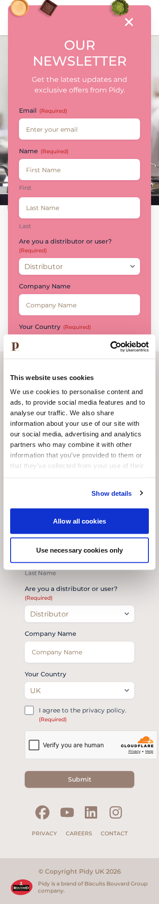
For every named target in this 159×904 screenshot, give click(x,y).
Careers (79, 833)
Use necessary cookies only (79, 549)
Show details (111, 493)
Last (25, 225)
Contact (114, 833)
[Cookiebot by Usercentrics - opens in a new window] (112, 346)
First (25, 187)
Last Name (40, 572)
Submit (79, 779)
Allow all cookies (79, 521)
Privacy (44, 833)
